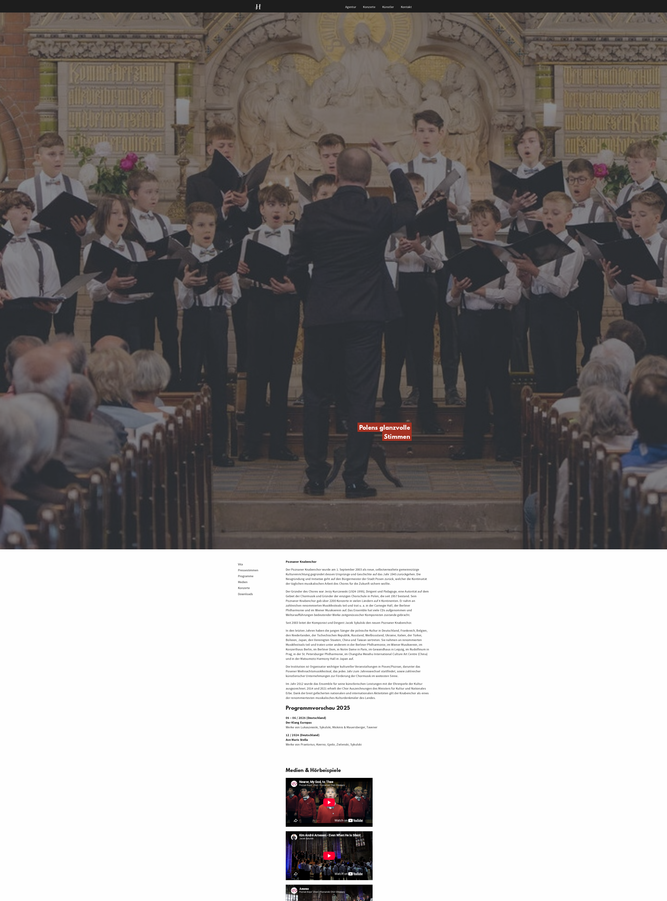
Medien (243, 582)
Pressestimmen (248, 570)
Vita (240, 564)
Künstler (388, 7)
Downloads (245, 594)
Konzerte (369, 7)
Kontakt (406, 7)
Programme (245, 576)
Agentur (350, 7)
